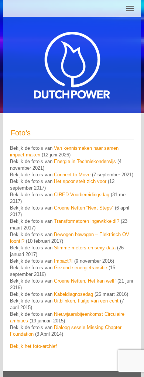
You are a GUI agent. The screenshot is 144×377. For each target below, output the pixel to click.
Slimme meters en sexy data (85, 247)
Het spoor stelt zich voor (80, 181)
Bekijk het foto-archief (33, 346)
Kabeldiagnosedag (73, 294)
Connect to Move (72, 174)
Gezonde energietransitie (80, 267)
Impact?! (63, 261)
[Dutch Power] (72, 65)
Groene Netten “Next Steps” (84, 208)
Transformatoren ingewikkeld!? (86, 221)
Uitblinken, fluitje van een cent (86, 301)
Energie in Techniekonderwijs (85, 161)
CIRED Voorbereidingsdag (81, 194)
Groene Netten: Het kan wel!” (85, 281)
